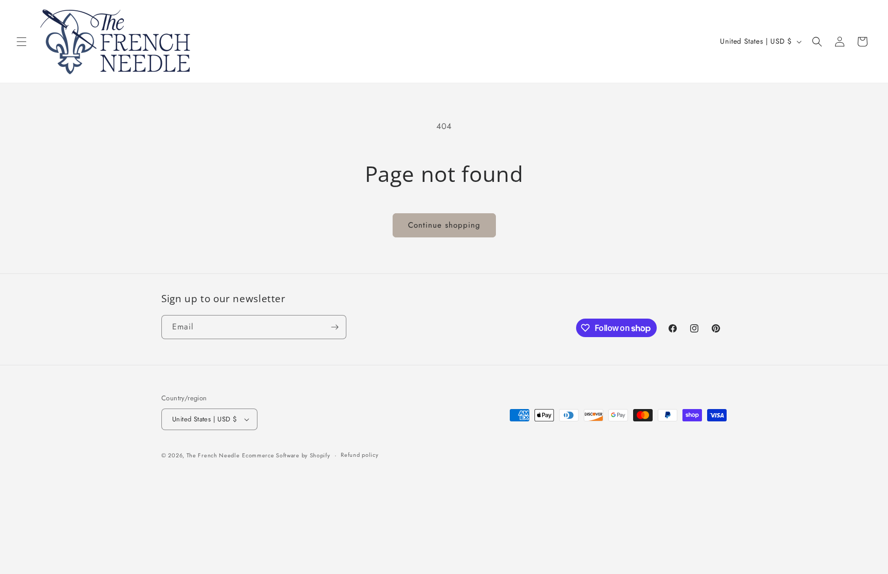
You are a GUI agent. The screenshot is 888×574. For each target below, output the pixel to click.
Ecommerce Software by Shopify (286, 455)
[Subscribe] (334, 327)
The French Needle (213, 455)
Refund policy (359, 455)
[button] (21, 41)
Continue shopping (444, 225)
